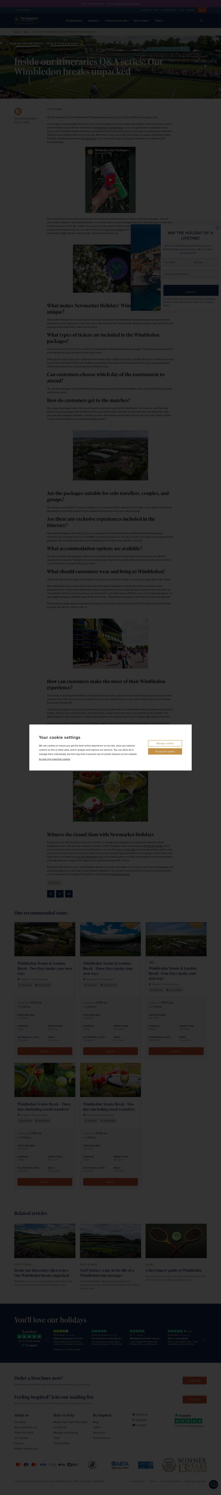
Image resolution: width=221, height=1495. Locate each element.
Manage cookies (165, 743)
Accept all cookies (165, 751)
